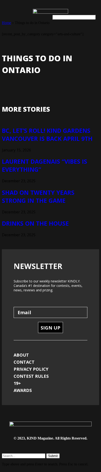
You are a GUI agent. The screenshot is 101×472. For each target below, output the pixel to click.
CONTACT (24, 362)
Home (6, 23)
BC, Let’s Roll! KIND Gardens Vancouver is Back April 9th (47, 134)
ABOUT (21, 355)
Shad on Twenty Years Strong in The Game (38, 196)
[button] (6, 16)
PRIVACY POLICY (31, 369)
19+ (17, 383)
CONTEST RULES (31, 376)
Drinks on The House (35, 223)
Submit (53, 456)
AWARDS (23, 390)
